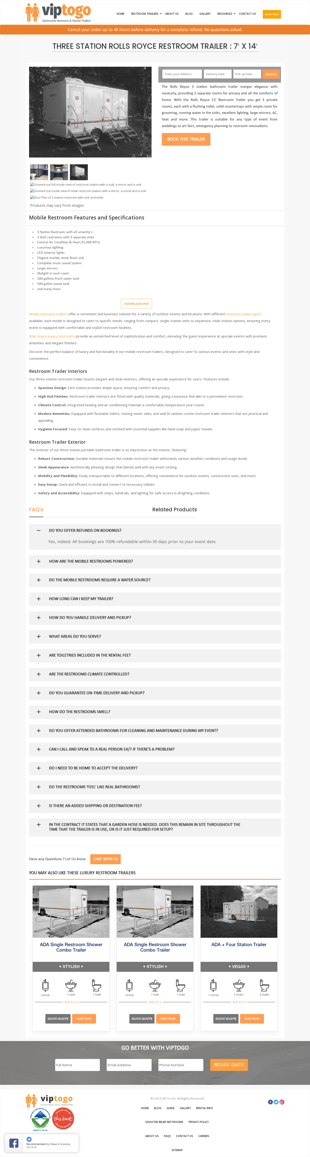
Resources (224, 14)
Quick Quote (58, 1018)
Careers (203, 1136)
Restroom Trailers (144, 14)
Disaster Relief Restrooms (164, 1122)
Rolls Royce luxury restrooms (52, 336)
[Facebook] (270, 1102)
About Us (172, 14)
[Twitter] (276, 1102)
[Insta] (281, 1102)
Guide (171, 1108)
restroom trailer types (243, 314)
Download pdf (136, 304)
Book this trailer (186, 139)
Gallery (205, 14)
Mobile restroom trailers (48, 314)
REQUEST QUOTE (229, 1065)
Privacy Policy (199, 1122)
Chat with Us (105, 859)
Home (120, 14)
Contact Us (247, 14)
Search (271, 74)
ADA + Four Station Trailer (239, 945)
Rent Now (84, 1018)
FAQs (167, 1136)
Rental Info (204, 1108)
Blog (189, 14)
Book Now (272, 14)
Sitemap (177, 1150)
